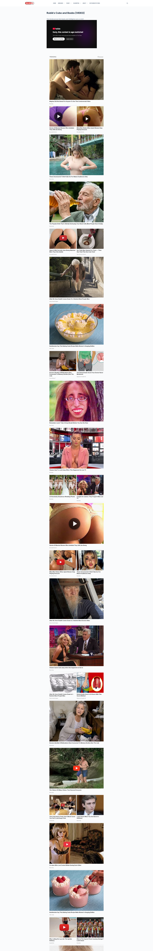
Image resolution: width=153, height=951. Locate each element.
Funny (68, 3)
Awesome (60, 3)
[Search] (127, 3)
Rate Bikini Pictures (94, 3)
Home (54, 3)
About (84, 3)
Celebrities (76, 3)
